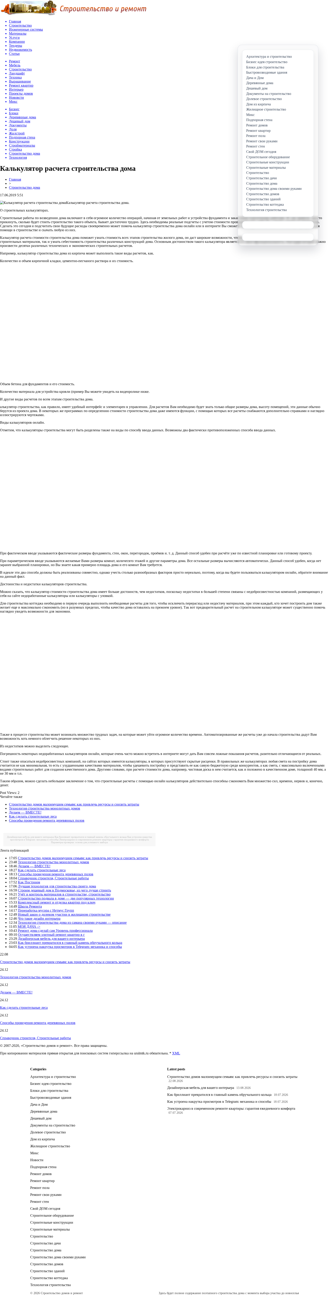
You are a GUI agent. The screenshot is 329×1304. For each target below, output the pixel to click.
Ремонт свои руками (46, 1195)
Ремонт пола (39, 1188)
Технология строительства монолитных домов (44, 808)
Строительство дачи (45, 1243)
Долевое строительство (48, 1132)
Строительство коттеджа (49, 1278)
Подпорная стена (43, 1167)
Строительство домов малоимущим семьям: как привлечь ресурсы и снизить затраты (74, 804)
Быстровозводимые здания (50, 1097)
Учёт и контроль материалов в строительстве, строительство (64, 894)
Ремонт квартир (42, 1181)
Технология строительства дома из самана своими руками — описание (72, 922)
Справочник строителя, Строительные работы (53, 878)
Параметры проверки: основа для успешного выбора (79, 842)
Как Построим (29, 882)
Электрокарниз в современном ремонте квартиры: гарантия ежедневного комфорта (104, 839)
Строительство (41, 1236)
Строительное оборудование (52, 1215)
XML (176, 1053)
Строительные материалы (50, 1229)
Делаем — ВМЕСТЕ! (25, 812)
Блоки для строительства (49, 1090)
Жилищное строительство (50, 1146)
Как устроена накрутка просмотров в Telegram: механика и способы (70, 947)
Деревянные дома (43, 1111)
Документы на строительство (52, 1125)
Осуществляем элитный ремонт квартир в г (51, 934)
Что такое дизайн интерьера (39, 918)
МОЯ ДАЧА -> (29, 926)
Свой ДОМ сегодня (45, 1208)
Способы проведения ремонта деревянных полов (46, 820)
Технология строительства (50, 1285)
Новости (36, 1160)
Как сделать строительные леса (33, 816)
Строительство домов (46, 1264)
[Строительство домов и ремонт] (73, 15)
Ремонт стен (39, 1202)
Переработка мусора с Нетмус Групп (46, 910)
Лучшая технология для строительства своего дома (57, 886)
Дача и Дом (39, 1104)
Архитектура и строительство (53, 1077)
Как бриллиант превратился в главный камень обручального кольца (91, 837)
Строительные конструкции (51, 1222)
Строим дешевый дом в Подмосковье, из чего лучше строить (64, 890)
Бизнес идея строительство (50, 1084)
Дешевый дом (40, 1118)
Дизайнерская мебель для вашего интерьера (30, 837)
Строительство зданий (47, 1271)
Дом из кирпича (42, 1139)
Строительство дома (24, 187)
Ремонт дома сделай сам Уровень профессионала (55, 930)
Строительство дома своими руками (58, 1257)
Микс (34, 1153)
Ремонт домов (41, 1174)
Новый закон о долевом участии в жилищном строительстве (64, 914)
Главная (15, 179)
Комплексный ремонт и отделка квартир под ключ (56, 902)
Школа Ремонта (30, 906)
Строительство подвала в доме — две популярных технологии (66, 898)
